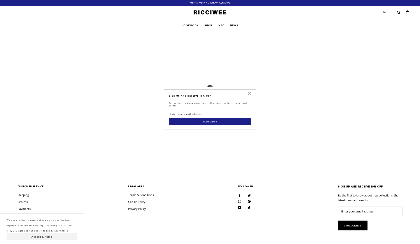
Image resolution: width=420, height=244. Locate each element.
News (234, 26)
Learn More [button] (61, 231)
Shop (208, 25)
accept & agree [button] (42, 236)
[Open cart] (407, 12)
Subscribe (210, 121)
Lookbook (190, 25)
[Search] (399, 12)
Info (221, 25)
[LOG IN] (384, 12)
